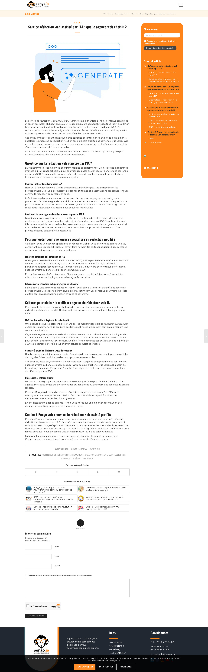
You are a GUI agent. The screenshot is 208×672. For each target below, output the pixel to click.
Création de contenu (96, 455)
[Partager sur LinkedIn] (98, 472)
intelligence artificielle (49, 171)
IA (110, 455)
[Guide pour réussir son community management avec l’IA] (206, 336)
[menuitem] (180, 5)
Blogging (77, 23)
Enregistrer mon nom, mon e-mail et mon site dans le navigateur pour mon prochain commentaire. (60, 575)
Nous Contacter (117, 653)
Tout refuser (106, 666)
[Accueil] (38, 5)
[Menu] (180, 5)
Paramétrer (125, 666)
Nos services (115, 642)
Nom (57, 547)
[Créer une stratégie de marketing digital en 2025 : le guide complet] (2, 336)
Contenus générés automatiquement (63, 455)
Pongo (96, 449)
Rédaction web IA (84, 458)
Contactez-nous (33, 439)
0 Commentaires (79, 449)
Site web (57, 566)
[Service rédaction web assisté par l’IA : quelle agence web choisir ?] (77, 76)
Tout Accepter (84, 666)
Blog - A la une (32, 13)
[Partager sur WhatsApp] (77, 472)
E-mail (57, 556)
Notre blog (114, 649)
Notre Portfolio (116, 646)
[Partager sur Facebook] (35, 472)
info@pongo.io (167, 654)
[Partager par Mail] (119, 472)
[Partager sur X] (56, 472)
